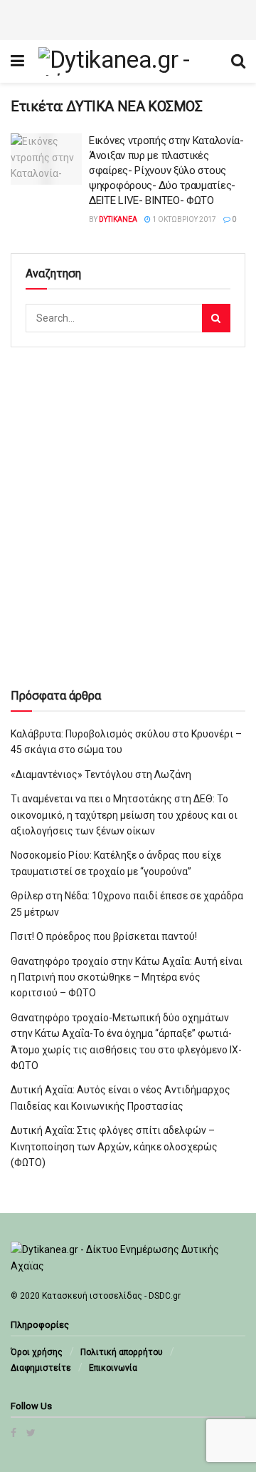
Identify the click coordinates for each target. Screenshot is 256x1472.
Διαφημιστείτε (41, 1368)
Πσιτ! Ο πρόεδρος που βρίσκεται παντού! (104, 936)
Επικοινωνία (113, 1368)
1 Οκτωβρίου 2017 (183, 219)
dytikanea (118, 219)
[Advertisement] (128, 18)
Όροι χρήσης (37, 1352)
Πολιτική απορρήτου (121, 1352)
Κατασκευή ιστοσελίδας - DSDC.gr (111, 1296)
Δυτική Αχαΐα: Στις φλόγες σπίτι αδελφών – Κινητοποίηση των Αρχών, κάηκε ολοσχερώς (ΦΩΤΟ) (114, 1146)
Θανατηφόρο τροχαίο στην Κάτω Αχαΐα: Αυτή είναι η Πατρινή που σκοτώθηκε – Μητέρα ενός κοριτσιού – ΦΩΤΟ (126, 977)
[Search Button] (216, 318)
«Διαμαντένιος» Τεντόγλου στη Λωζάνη (101, 774)
